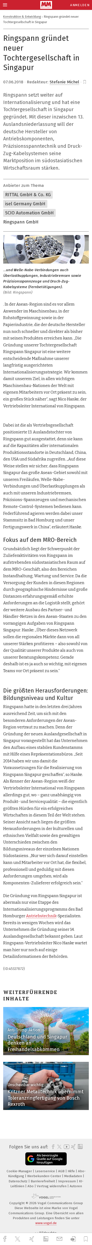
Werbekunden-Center (44, 1176)
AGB (62, 1171)
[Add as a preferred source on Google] (46, 1158)
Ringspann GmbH (21, 222)
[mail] (60, 1239)
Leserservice (45, 1171)
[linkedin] (46, 1239)
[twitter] (18, 1239)
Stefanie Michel (64, 82)
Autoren (76, 1186)
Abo (31, 1186)
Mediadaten (73, 1176)
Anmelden (80, 5)
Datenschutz (18, 1181)
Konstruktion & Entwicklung (22, 16)
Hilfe (72, 1171)
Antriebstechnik (41, 916)
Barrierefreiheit (43, 1181)
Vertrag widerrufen (52, 1186)
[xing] (32, 1239)
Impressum (67, 1181)
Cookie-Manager (20, 1171)
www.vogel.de (46, 1223)
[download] (73, 1239)
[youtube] (65, 1147)
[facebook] (5, 1239)
